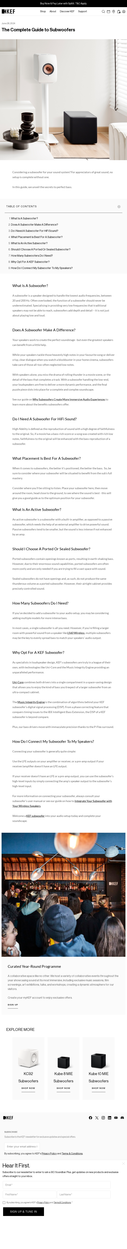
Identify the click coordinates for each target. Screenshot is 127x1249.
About (53, 11)
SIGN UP (13, 1004)
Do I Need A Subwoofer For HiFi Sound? (34, 230)
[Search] (103, 11)
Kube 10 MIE (99, 1074)
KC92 (28, 1074)
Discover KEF (67, 11)
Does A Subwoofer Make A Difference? (34, 224)
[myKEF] (123, 11)
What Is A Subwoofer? (24, 218)
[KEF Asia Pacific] (8, 11)
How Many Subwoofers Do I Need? (32, 255)
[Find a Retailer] (113, 11)
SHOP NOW (28, 1088)
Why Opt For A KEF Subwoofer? (30, 261)
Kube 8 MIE (63, 1074)
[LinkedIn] (109, 1117)
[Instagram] (103, 1117)
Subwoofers (28, 1081)
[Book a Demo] (108, 11)
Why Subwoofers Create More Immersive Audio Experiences (69, 399)
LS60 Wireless (76, 633)
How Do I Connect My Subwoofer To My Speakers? (42, 268)
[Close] (90, 11)
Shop (43, 11)
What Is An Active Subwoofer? (29, 243)
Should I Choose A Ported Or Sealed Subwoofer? (40, 249)
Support (82, 11)
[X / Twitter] (97, 1117)
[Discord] (122, 1117)
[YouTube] (116, 1117)
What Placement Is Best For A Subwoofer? (37, 237)
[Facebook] (90, 1117)
